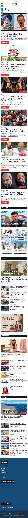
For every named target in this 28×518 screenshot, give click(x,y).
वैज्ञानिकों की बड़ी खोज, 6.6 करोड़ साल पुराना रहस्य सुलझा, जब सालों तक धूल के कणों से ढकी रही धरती (18, 452)
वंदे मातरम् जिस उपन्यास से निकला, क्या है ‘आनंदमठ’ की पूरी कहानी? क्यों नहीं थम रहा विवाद (18, 425)
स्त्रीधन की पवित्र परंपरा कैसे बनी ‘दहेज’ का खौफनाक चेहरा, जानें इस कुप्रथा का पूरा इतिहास (18, 438)
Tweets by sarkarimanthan (7, 507)
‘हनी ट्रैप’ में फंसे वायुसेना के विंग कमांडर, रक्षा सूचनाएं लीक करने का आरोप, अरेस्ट (17, 308)
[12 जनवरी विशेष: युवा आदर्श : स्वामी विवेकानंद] (5, 375)
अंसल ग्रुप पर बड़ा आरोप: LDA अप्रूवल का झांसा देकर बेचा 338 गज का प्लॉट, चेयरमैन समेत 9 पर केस (14, 279)
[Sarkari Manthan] (14, 3)
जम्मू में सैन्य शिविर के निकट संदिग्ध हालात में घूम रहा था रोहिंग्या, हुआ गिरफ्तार (13, 99)
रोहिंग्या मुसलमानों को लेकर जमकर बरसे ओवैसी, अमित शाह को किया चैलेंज (13, 194)
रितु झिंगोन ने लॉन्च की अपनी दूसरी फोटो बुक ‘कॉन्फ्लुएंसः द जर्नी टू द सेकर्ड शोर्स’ (14, 224)
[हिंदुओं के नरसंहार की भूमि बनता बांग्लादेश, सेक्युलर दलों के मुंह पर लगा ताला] (5, 381)
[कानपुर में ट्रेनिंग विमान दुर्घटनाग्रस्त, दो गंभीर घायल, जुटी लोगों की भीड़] (5, 288)
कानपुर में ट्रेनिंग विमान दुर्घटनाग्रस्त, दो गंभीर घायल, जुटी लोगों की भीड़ (18, 287)
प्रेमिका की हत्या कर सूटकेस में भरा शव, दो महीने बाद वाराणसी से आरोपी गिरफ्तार (17, 301)
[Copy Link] (1, 17)
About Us (3, 477)
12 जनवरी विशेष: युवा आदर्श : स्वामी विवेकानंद (17, 373)
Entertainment (4, 472)
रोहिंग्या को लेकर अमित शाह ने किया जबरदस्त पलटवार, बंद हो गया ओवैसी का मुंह (13, 162)
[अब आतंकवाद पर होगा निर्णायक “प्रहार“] (5, 362)
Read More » (5, 42)
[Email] (1, 14)
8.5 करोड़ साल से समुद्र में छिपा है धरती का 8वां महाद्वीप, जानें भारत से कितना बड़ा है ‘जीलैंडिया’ (18, 445)
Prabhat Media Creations (18, 515)
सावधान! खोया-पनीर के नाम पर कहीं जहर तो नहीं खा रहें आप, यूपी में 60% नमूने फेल (18, 294)
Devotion (3, 468)
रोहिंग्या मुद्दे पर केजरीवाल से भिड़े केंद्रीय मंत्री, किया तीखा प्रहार (12, 35)
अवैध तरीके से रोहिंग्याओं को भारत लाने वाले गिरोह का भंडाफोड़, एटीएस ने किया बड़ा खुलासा (14, 131)
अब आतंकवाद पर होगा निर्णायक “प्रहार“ (18, 360)
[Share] (1, 19)
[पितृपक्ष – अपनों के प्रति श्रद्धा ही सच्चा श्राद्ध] (5, 390)
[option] (14, 219)
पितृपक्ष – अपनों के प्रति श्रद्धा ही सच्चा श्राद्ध (18, 387)
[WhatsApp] (1, 6)
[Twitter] (1, 11)
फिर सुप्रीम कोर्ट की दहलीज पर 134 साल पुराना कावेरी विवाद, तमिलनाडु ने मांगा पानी (18, 432)
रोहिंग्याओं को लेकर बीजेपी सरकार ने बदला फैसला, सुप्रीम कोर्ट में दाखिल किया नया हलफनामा (13, 66)
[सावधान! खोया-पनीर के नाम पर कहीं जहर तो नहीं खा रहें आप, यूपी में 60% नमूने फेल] (5, 295)
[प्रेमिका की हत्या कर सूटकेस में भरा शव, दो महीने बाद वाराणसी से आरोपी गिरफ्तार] (5, 302)
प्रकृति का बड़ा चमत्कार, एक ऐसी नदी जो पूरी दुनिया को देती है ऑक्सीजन (13, 417)
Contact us (4, 475)
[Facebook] (1, 8)
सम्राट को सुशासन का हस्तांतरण (10, 355)
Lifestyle (3, 470)
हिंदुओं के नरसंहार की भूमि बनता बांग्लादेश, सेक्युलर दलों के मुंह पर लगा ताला (18, 381)
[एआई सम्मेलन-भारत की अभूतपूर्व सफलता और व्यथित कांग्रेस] (5, 368)
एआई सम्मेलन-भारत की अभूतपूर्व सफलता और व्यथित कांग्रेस (17, 367)
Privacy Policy (4, 466)
